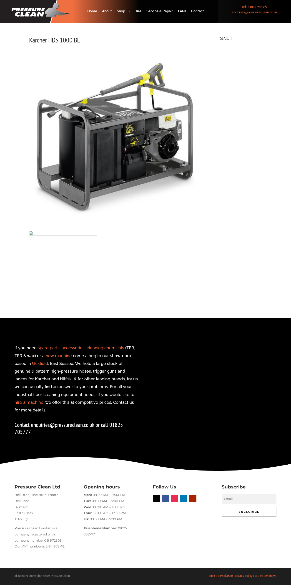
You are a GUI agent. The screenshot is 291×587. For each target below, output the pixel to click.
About (107, 11)
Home (92, 11)
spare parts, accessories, (61, 347)
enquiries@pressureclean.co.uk (255, 12)
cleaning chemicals (105, 347)
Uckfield (40, 363)
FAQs (182, 11)
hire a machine (29, 402)
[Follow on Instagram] (174, 498)
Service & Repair (159, 11)
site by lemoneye (265, 575)
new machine (59, 355)
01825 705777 (257, 7)
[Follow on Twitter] (156, 498)
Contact (197, 11)
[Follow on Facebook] (165, 498)
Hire (138, 11)
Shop (121, 11)
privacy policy (244, 575)
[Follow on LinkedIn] (183, 498)
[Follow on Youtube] (192, 498)
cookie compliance (221, 575)
